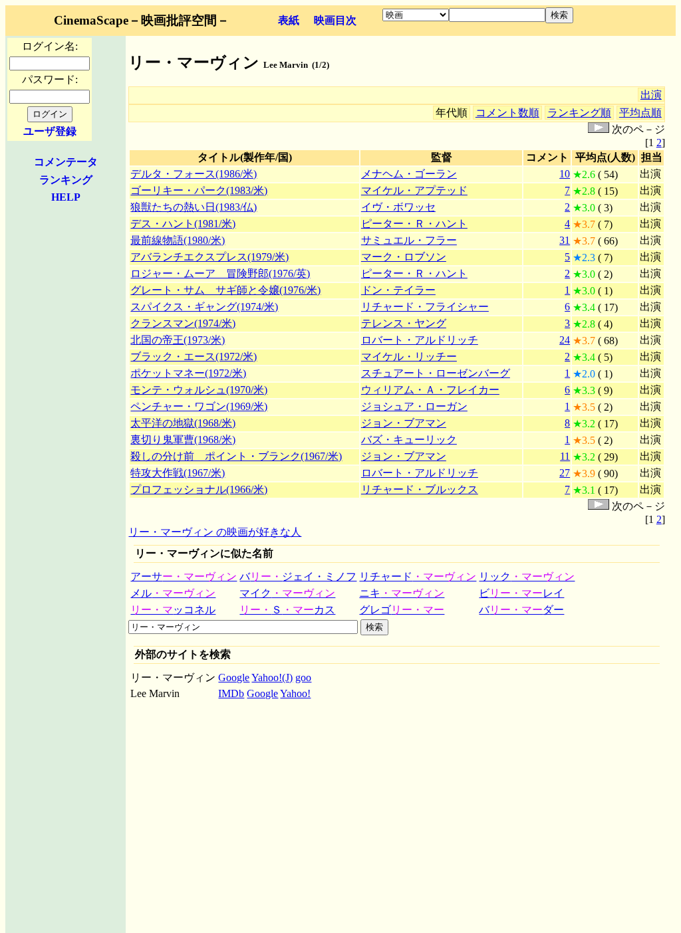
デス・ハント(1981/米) (182, 223)
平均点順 (640, 112)
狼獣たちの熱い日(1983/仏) (193, 207)
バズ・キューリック (409, 439)
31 (564, 240)
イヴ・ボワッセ (398, 207)
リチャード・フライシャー (425, 306)
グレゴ (401, 609)
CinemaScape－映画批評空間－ (141, 20)
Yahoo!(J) (272, 677)
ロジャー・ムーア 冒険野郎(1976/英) (220, 273)
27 (564, 472)
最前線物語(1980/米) (177, 240)
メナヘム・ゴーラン (409, 173)
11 (565, 456)
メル (172, 593)
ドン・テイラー (398, 290)
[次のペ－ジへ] (598, 129)
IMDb (231, 693)
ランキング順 (579, 112)
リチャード (417, 576)
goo (303, 677)
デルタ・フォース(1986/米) (193, 173)
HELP (65, 197)
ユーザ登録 (49, 131)
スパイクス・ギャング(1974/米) (204, 306)
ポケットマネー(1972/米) (188, 373)
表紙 (288, 20)
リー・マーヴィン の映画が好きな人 (214, 532)
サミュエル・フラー (409, 240)
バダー (521, 609)
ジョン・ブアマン (403, 423)
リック (527, 576)
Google (233, 677)
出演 (651, 94)
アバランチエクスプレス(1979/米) (209, 256)
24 (564, 340)
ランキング (65, 179)
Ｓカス (287, 609)
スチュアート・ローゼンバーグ (435, 373)
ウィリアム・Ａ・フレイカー (430, 389)
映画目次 (335, 20)
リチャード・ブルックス (419, 489)
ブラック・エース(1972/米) (193, 356)
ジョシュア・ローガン (414, 406)
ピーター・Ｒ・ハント (414, 223)
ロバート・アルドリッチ (419, 340)
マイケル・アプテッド (414, 190)
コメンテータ (66, 161)
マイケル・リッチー (409, 356)
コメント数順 (507, 112)
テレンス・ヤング (403, 323)
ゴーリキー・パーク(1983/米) (198, 190)
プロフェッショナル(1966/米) (198, 489)
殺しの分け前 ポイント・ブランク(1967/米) (236, 456)
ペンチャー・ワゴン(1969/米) (198, 406)
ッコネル (172, 609)
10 (564, 173)
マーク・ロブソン (403, 256)
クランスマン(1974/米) (182, 323)
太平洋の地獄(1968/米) (182, 423)
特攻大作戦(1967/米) (177, 472)
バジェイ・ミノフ (297, 576)
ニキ (401, 593)
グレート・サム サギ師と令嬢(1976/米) (225, 290)
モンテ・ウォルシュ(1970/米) (198, 389)
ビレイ (521, 593)
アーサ (183, 576)
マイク (287, 593)
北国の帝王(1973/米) (177, 340)
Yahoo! (295, 693)
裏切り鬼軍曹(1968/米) (182, 439)
